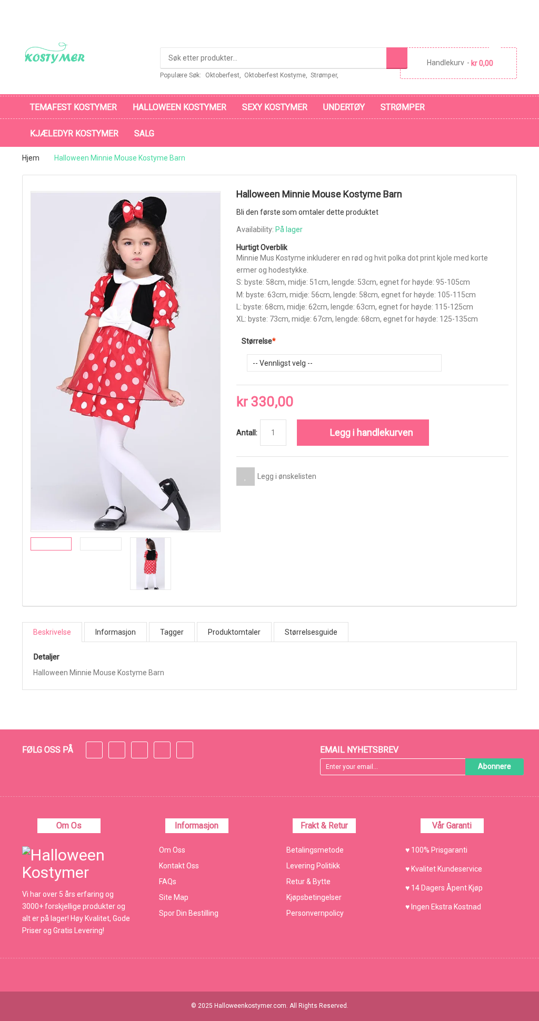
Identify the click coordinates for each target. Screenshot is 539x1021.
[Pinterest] (184, 751)
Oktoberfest (222, 75)
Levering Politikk (313, 866)
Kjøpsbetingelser (314, 897)
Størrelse (257, 341)
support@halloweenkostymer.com (90, 12)
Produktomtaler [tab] (234, 632)
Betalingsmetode (315, 850)
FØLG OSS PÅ (47, 750)
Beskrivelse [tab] (52, 632)
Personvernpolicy (315, 913)
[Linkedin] (162, 751)
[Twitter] (116, 751)
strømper (324, 75)
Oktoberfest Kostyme (275, 75)
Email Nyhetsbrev (359, 750)
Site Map (173, 897)
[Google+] (139, 751)
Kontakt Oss (179, 866)
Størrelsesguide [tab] (311, 632)
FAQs (167, 881)
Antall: (246, 432)
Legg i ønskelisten (286, 476)
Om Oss (172, 850)
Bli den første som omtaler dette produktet (307, 212)
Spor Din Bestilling (188, 913)
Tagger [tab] (172, 632)
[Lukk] (401, 997)
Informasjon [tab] (115, 632)
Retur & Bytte (308, 881)
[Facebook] (94, 751)
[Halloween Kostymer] (57, 53)
